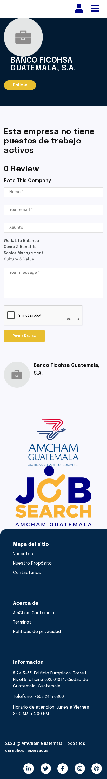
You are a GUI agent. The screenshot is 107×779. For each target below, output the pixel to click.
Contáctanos (27, 573)
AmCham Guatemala (33, 613)
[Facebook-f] (62, 768)
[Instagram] (80, 768)
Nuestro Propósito (32, 563)
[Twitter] (46, 768)
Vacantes (23, 554)
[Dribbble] (96, 768)
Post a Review (24, 336)
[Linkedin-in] (28, 768)
